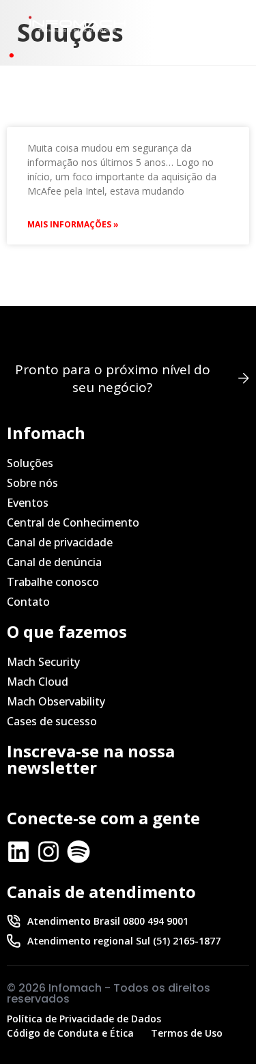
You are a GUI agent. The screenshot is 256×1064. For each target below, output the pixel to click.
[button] (218, 24)
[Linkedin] (18, 851)
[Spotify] (78, 851)
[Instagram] (48, 851)
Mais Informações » (73, 224)
